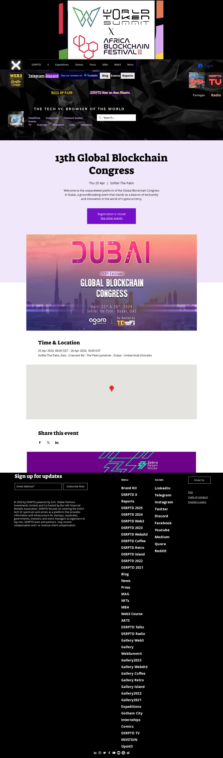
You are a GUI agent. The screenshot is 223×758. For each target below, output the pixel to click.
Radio (216, 95)
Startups (42, 124)
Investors (86, 124)
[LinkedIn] (95, 753)
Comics (127, 726)
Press (125, 587)
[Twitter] (104, 753)
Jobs (72, 124)
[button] (36, 64)
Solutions (61, 124)
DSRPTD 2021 (132, 567)
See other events (112, 218)
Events (32, 121)
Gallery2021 (131, 700)
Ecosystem (52, 118)
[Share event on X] (48, 442)
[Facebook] (109, 753)
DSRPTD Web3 (132, 521)
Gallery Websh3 (134, 667)
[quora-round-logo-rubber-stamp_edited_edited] (123, 753)
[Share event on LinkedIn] (57, 442)
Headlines (34, 118)
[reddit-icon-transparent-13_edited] (128, 753)
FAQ (190, 492)
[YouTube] (114, 753)
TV (29, 124)
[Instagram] (100, 753)
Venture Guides (73, 118)
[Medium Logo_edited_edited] (118, 753)
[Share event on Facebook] (39, 442)
